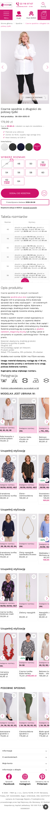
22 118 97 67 (26, 3)
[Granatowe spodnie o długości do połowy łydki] (21, 147)
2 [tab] (23, 103)
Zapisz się (5, 128)
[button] (2, 421)
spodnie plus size (18, 297)
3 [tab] (25, 103)
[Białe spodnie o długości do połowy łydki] (4, 147)
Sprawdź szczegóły (30, 208)
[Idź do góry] (45, 807)
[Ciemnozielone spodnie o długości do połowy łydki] (29, 147)
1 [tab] (21, 103)
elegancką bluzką (18, 332)
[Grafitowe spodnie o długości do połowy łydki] (13, 147)
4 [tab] (28, 103)
